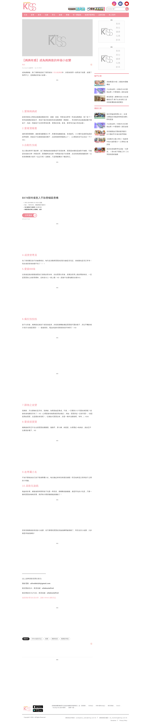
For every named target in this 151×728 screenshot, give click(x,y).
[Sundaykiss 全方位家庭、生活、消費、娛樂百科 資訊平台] (38, 6)
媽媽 (46, 639)
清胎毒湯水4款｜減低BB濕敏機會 (117, 83)
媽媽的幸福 (65, 639)
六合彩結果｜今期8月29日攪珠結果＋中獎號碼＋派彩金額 (117, 90)
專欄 (67, 15)
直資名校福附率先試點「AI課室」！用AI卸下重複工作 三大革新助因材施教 (118, 151)
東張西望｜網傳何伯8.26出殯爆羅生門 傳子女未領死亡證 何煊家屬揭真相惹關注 (117, 99)
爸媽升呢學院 (90, 15)
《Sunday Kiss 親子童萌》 (59, 707)
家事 (32, 15)
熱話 (23, 64)
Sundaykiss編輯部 (27, 68)
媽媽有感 (55, 639)
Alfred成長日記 (37, 639)
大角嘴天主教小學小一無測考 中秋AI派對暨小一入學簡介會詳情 (117, 141)
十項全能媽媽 (57, 72)
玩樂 (46, 15)
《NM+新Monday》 (100, 705)
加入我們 (112, 15)
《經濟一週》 (71, 707)
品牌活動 (101, 15)
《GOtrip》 (91, 705)
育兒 (53, 15)
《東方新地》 (110, 705)
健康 (60, 15)
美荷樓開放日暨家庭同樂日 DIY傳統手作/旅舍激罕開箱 (117, 133)
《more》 (118, 705)
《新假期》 (83, 705)
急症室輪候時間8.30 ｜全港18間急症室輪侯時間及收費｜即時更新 (117, 116)
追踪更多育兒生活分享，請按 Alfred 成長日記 (39, 598)
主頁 (25, 15)
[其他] (91, 65)
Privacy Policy (123, 720)
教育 (39, 15)
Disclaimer (113, 720)
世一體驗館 (77, 15)
